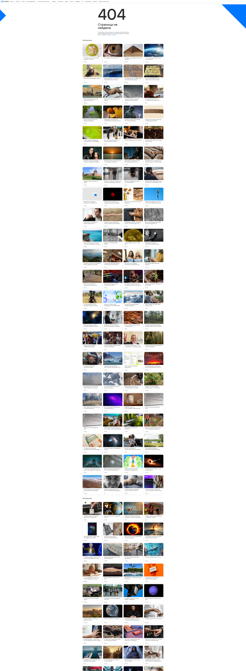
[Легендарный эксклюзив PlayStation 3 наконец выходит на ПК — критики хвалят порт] (133, 567)
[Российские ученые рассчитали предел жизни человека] (153, 655)
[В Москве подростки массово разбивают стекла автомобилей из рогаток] (133, 634)
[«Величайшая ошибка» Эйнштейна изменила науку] (153, 238)
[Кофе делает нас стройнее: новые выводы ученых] (92, 217)
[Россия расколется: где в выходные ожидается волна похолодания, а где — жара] (92, 300)
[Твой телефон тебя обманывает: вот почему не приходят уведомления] (133, 505)
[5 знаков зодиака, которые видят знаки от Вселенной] (112, 341)
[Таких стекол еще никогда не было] (153, 402)
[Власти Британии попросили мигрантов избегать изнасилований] (92, 94)
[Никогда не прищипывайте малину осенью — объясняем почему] (153, 382)
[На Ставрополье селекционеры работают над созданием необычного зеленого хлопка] (112, 526)
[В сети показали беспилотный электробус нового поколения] (92, 505)
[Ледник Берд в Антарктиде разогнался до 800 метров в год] (112, 361)
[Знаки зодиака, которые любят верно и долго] (153, 300)
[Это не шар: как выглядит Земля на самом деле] (153, 53)
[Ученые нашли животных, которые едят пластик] (153, 135)
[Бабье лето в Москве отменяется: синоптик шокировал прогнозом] (112, 176)
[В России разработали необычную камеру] (92, 361)
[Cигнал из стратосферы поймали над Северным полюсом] (153, 587)
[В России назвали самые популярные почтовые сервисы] (112, 608)
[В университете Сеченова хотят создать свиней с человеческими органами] (153, 156)
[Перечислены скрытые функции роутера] (92, 587)
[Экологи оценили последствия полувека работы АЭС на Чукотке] (153, 320)
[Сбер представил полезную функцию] (153, 259)
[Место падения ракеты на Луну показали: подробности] (153, 217)
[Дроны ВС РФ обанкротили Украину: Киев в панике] (133, 587)
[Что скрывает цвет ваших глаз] (112, 53)
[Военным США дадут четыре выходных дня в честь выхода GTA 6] (133, 279)
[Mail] (2, 1)
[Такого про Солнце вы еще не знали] (92, 608)
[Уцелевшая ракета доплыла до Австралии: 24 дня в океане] (112, 74)
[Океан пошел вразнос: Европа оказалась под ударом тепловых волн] (92, 238)
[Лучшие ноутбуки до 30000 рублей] (153, 546)
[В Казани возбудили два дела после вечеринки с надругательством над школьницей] (133, 176)
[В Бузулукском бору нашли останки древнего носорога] (133, 382)
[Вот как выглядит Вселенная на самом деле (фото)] (112, 402)
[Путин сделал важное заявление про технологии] (153, 505)
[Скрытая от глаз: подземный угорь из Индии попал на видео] (112, 217)
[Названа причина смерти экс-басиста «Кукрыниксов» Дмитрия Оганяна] (112, 485)
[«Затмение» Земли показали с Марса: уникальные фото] (112, 587)
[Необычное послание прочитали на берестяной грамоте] (153, 115)
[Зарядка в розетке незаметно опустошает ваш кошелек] (92, 634)
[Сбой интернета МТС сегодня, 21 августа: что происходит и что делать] (133, 217)
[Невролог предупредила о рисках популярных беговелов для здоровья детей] (153, 608)
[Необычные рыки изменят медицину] (133, 423)
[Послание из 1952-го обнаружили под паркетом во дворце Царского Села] (133, 74)
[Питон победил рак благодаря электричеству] (133, 320)
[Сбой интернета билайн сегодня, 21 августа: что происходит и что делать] (153, 176)
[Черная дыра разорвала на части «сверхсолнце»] (153, 464)
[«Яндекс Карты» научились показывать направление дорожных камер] (133, 464)
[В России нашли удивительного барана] (112, 94)
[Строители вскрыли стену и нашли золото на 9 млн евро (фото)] (153, 74)
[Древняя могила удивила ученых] (92, 74)
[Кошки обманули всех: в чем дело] (133, 135)
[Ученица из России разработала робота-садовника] (153, 341)
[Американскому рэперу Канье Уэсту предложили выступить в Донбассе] (153, 361)
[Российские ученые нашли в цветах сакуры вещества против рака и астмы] (92, 567)
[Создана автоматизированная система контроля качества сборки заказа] (112, 259)
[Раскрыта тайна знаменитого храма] (92, 176)
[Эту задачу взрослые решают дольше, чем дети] (112, 382)
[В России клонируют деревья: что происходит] (153, 279)
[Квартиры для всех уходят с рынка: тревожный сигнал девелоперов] (92, 526)
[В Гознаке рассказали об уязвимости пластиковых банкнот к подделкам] (92, 443)
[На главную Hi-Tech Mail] (6, 1)
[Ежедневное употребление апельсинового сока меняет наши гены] (112, 115)
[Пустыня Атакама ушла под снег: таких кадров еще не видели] (92, 485)
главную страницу (111, 34)
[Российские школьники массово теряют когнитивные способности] (92, 464)
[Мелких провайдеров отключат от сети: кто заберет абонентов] (153, 197)
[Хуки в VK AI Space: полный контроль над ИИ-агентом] (92, 546)
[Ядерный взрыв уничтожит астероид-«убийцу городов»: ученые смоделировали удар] (92, 320)
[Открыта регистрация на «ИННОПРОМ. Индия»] (92, 341)
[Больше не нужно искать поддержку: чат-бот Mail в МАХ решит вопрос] (112, 300)
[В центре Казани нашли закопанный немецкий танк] (112, 655)
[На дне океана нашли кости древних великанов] (92, 115)
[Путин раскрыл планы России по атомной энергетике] (92, 402)
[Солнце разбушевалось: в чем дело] (133, 238)
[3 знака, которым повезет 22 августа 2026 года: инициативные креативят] (112, 567)
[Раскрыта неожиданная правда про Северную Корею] (133, 115)
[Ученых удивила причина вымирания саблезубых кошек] (153, 443)
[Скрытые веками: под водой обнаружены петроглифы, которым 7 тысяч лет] (133, 94)
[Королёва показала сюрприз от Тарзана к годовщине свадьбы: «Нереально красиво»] (92, 156)
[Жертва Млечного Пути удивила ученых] (112, 443)
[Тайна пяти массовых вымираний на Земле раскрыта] (133, 655)
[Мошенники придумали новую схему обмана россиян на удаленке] (133, 156)
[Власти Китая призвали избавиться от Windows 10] (92, 197)
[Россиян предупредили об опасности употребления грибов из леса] (133, 608)
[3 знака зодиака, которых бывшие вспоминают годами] (153, 634)
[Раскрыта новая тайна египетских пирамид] (133, 53)
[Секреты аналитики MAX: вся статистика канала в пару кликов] (153, 485)
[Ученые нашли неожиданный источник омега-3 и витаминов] (92, 135)
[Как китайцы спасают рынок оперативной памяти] (112, 279)
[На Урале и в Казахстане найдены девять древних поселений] (92, 259)
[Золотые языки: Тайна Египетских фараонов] (133, 197)
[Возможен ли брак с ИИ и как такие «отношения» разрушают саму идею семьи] (112, 320)
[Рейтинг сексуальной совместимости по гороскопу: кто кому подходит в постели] (133, 443)
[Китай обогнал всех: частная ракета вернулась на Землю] (92, 382)
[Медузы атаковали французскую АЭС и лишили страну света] (112, 464)
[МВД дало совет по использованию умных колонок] (133, 402)
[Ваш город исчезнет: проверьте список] (112, 634)
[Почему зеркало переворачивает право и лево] (133, 526)
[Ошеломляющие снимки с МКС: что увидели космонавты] (92, 655)
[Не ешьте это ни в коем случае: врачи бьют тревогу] (92, 53)
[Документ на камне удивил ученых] (112, 238)
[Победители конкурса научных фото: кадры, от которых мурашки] (112, 423)
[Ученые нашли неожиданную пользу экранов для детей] (133, 485)
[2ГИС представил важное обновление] (133, 361)
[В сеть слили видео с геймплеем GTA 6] (112, 505)
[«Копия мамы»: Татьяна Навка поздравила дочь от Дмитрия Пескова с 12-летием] (133, 546)
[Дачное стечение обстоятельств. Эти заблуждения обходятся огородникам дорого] (153, 423)
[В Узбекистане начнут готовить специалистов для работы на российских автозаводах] (153, 526)
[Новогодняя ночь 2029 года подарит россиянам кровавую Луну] (112, 197)
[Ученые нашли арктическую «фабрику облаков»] (133, 300)
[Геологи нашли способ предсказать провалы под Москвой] (92, 279)
